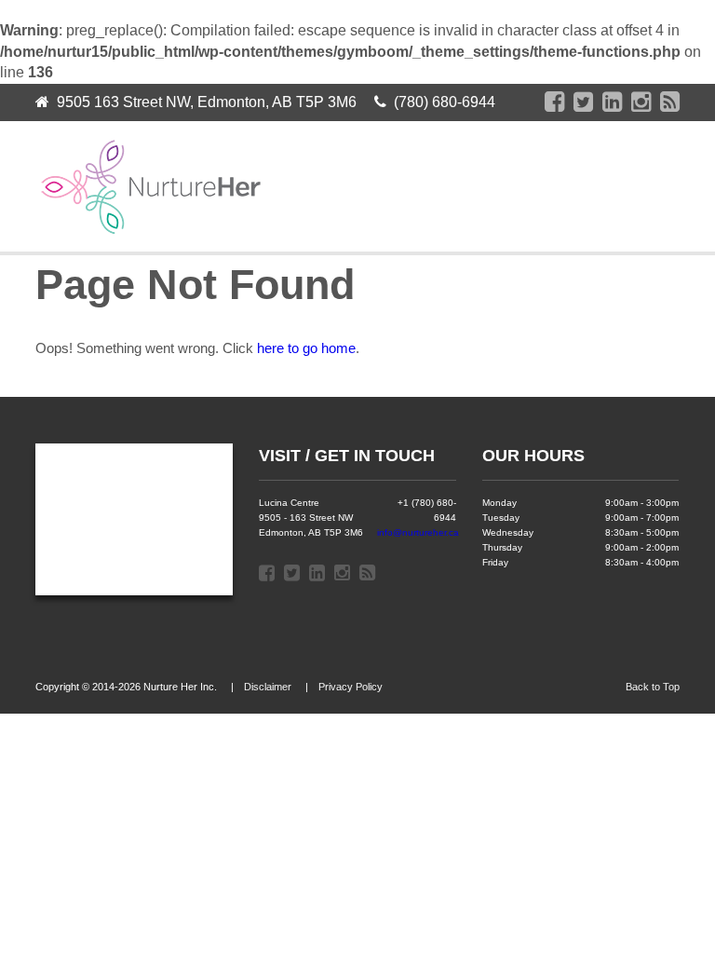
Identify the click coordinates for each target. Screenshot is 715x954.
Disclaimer (267, 686)
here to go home (306, 348)
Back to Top (653, 686)
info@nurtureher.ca (418, 532)
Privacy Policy (350, 686)
